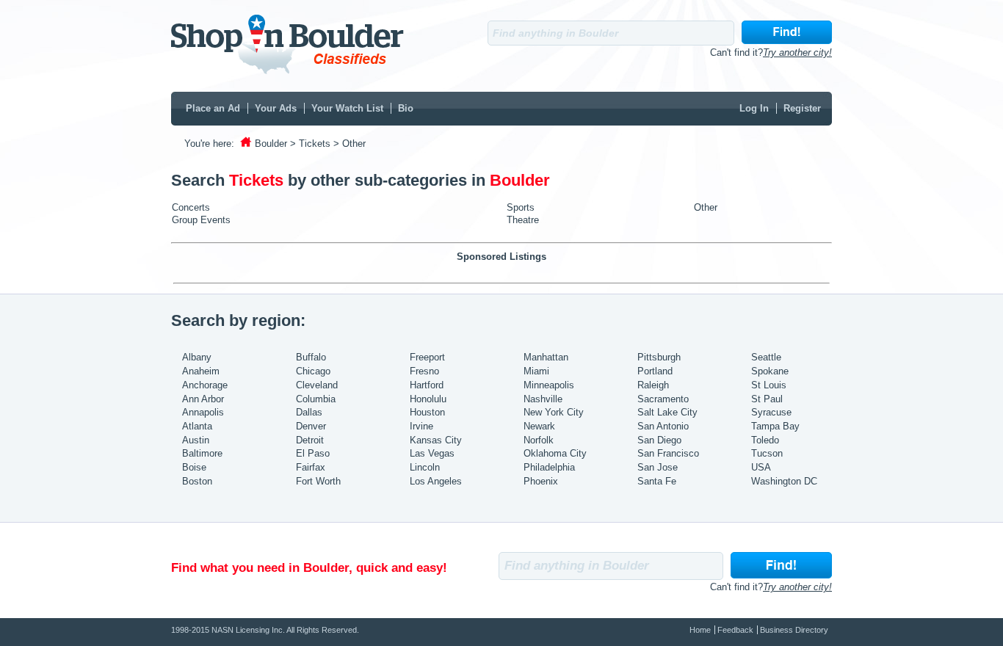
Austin (195, 440)
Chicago (313, 371)
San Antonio (663, 426)
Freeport (427, 357)
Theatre (523, 219)
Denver (311, 426)
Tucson (767, 453)
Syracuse (771, 412)
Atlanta (197, 426)
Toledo (765, 440)
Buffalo (311, 357)
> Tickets (310, 143)
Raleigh (653, 385)
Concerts (191, 207)
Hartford (426, 385)
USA (761, 467)
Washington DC (784, 481)
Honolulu (428, 398)
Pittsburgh (659, 357)
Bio (405, 108)
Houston (427, 412)
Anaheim (201, 371)
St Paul (767, 398)
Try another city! (797, 52)
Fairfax (310, 467)
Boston (197, 481)
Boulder (271, 143)
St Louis (768, 385)
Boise (194, 467)
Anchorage (205, 385)
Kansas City (436, 440)
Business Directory (794, 629)
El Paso (313, 453)
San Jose (657, 467)
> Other (349, 143)
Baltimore (202, 453)
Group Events (201, 219)
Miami (536, 371)
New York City (554, 412)
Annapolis (203, 412)
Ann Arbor (203, 398)
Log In (754, 108)
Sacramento (663, 398)
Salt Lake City (667, 412)
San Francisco (668, 453)
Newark (539, 426)
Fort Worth (318, 481)
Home (700, 629)
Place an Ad (213, 108)
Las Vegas (432, 453)
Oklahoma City (555, 453)
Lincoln (425, 467)
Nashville (543, 398)
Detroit (310, 440)
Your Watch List (347, 108)
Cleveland (317, 385)
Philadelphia (549, 467)
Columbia (316, 398)
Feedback (735, 629)
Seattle (766, 357)
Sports (521, 207)
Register (802, 108)
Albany (196, 357)
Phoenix (541, 481)
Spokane (770, 371)
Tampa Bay (775, 426)
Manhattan (546, 357)
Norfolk (539, 440)
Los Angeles (436, 481)
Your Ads (276, 108)
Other (705, 207)
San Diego (659, 440)
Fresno (424, 371)
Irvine (421, 426)
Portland (655, 371)
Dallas (309, 412)
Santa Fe (656, 481)
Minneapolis (549, 385)
